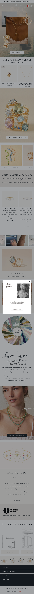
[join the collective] (17, 297)
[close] (30, 282)
